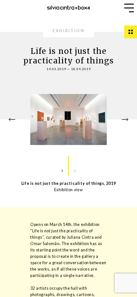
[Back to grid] (130, 31)
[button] (129, 8)
